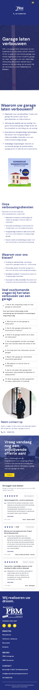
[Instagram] (4, 625)
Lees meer (10, 516)
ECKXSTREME (23, 687)
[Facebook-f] (9, 625)
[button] (32, 2)
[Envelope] (14, 625)
